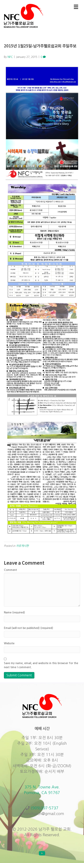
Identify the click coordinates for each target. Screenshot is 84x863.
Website (9, 643)
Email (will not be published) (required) (28, 628)
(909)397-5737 (44, 808)
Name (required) (14, 612)
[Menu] (76, 7)
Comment (10, 570)
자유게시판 (22, 545)
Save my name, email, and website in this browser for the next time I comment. (41, 665)
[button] (42, 853)
